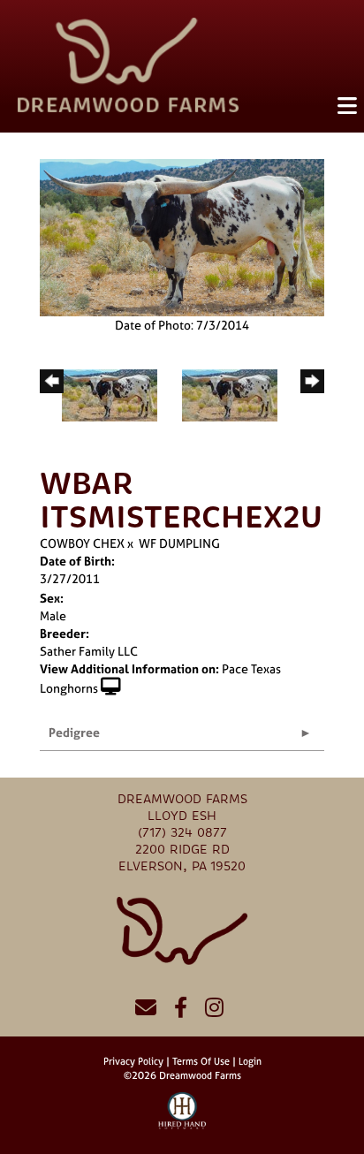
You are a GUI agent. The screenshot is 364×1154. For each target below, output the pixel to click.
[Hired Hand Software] (182, 1118)
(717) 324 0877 (182, 832)
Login (250, 1061)
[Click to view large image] (182, 235)
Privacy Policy (133, 1061)
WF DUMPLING (179, 543)
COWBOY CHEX (82, 543)
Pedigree (74, 732)
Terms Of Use (201, 1061)
